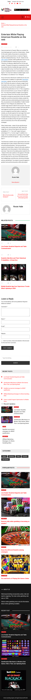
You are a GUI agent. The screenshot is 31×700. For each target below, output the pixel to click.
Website (3, 333)
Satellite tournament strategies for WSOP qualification (14, 389)
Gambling (5, 436)
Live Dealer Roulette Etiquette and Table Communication (14, 377)
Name (3, 319)
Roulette (5, 44)
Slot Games (16, 416)
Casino (4, 456)
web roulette (4, 59)
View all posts (15, 182)
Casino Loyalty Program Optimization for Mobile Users (16, 400)
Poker (4, 426)
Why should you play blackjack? (8, 196)
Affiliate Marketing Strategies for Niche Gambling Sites (16, 394)
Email (3, 326)
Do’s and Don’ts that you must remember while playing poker (22, 196)
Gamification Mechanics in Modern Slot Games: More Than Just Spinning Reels (16, 383)
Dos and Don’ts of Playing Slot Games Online (15, 578)
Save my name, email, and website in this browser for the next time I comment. (15, 341)
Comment (4, 306)
